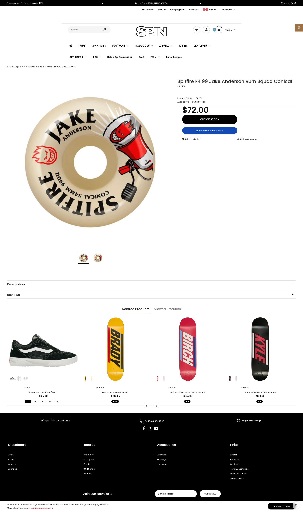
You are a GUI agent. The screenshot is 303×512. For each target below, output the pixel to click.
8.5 (187, 401)
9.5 (50, 401)
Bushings (161, 459)
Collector (89, 454)
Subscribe (210, 493)
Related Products (135, 309)
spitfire (181, 85)
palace (100, 387)
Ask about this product (211, 130)
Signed (87, 473)
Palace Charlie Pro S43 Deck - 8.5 (188, 392)
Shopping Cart (177, 9)
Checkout (194, 9)
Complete (89, 459)
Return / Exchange (239, 468)
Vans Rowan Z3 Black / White (43, 392)
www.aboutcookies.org (41, 507)
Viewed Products (167, 309)
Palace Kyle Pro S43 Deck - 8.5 (260, 392)
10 (57, 401)
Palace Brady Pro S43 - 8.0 (115, 392)
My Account (148, 9)
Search (234, 454)
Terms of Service (238, 473)
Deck (10, 454)
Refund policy (237, 478)
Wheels (12, 464)
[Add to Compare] (73, 325)
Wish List (162, 9)
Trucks (11, 459)
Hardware (162, 464)
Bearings (12, 468)
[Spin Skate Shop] (151, 35)
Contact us (235, 464)
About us (234, 459)
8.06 (115, 401)
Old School (89, 468)
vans (27, 387)
